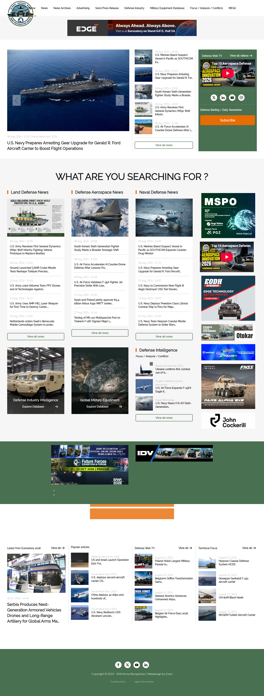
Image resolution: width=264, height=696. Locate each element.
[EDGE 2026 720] (132, 27)
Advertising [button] (83, 8)
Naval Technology (165, 399)
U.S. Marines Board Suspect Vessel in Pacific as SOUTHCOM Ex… (174, 58)
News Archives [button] (62, 8)
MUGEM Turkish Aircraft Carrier (237, 615)
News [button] (44, 8)
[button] (17, 100)
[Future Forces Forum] (89, 464)
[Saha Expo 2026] (89, 451)
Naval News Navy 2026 (104, 574)
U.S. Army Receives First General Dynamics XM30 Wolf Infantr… (172, 111)
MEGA (232, 8)
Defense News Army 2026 (105, 556)
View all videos (239, 55)
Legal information (144, 681)
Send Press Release (107, 8)
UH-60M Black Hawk (231, 597)
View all (56, 548)
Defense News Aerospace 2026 (49, 136)
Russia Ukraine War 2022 (169, 365)
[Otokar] (228, 332)
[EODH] (228, 297)
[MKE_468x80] (89, 477)
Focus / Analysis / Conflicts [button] (206, 8)
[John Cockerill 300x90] (228, 420)
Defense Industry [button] (134, 8)
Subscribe (227, 120)
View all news (163, 145)
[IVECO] (174, 453)
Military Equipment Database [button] (167, 8)
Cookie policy (118, 681)
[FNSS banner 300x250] (228, 386)
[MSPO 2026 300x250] (228, 215)
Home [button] (31, 8)
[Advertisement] (132, 506)
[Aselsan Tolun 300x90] (228, 351)
